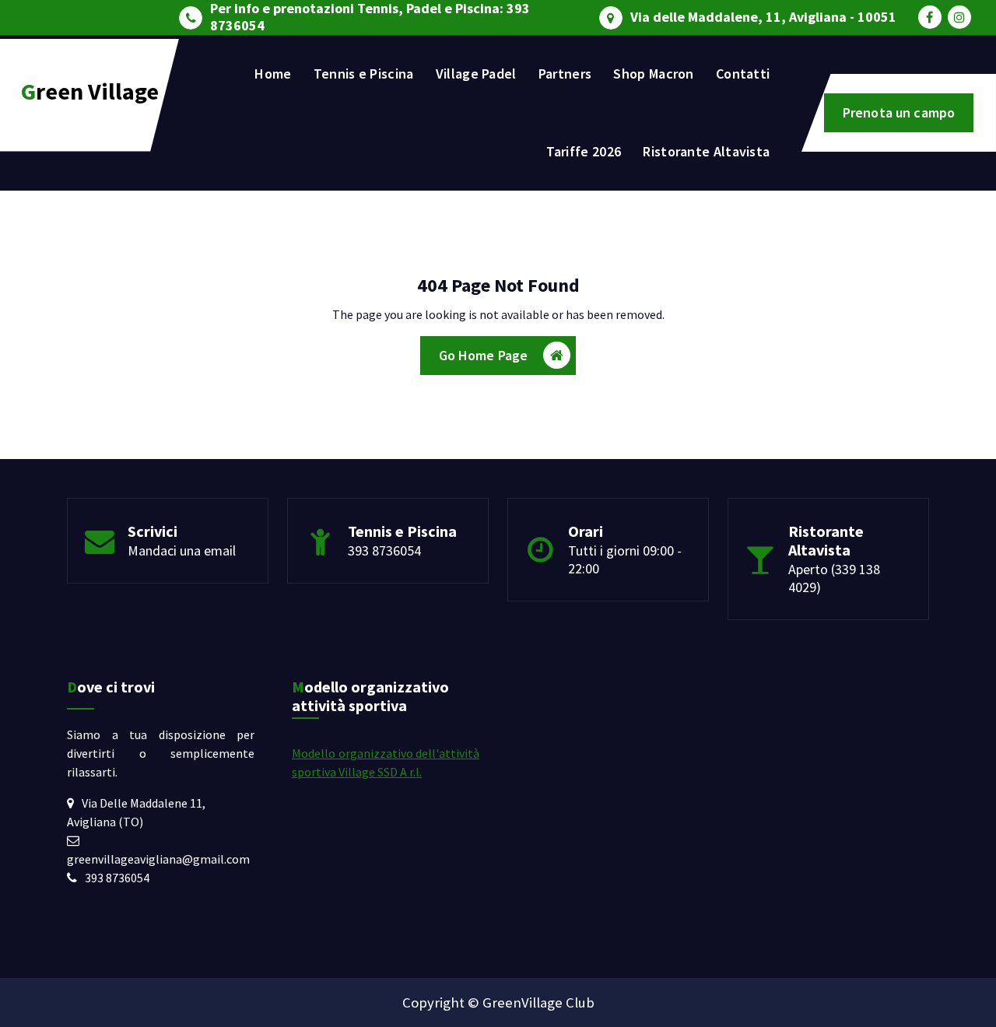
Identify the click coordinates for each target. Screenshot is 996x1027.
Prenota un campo (899, 112)
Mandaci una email (182, 550)
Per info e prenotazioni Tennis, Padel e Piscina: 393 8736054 (370, 16)
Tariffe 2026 (584, 151)
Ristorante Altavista (706, 151)
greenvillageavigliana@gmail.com (158, 859)
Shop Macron (653, 73)
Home (272, 73)
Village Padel (476, 73)
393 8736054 (384, 550)
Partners (564, 73)
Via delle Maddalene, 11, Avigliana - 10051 (763, 17)
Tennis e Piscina (364, 73)
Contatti (743, 73)
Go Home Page (483, 355)
